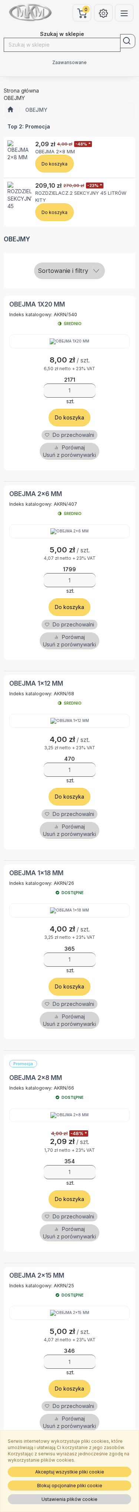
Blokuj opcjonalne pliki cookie (69, 1485)
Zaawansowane (69, 62)
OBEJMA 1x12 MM (36, 683)
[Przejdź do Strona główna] (10, 110)
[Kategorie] (124, 12)
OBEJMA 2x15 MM (36, 1275)
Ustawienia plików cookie (69, 1499)
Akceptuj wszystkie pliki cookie (69, 1472)
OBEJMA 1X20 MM (37, 304)
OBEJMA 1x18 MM (36, 873)
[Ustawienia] (103, 12)
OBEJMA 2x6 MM (35, 494)
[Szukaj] (127, 41)
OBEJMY (36, 110)
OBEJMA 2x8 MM (55, 151)
